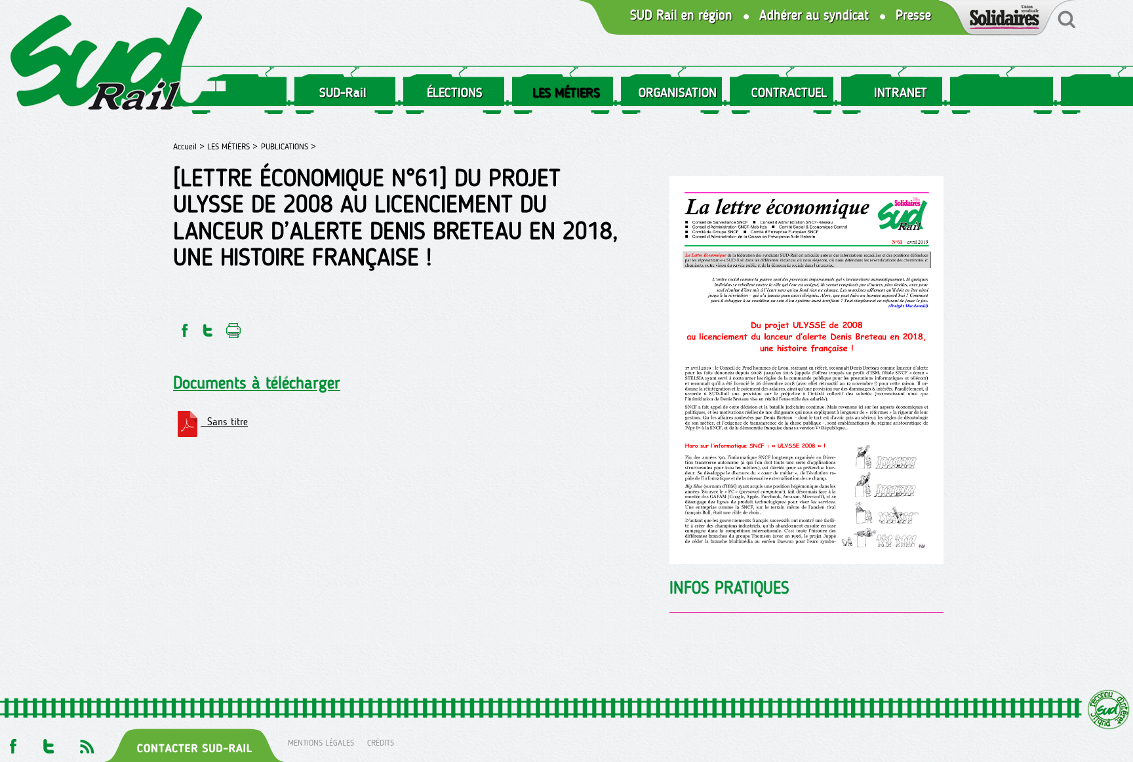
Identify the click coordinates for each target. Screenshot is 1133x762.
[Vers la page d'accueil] (107, 61)
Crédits (380, 743)
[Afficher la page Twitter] (49, 743)
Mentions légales (321, 743)
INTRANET (900, 92)
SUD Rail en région (681, 15)
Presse (913, 15)
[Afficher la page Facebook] (12, 743)
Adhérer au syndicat (814, 15)
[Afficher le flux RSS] (86, 743)
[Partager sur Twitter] (207, 326)
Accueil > (190, 146)
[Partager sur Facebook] (183, 326)
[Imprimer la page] (234, 326)
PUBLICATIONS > (288, 146)
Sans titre (224, 421)
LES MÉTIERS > (232, 146)
